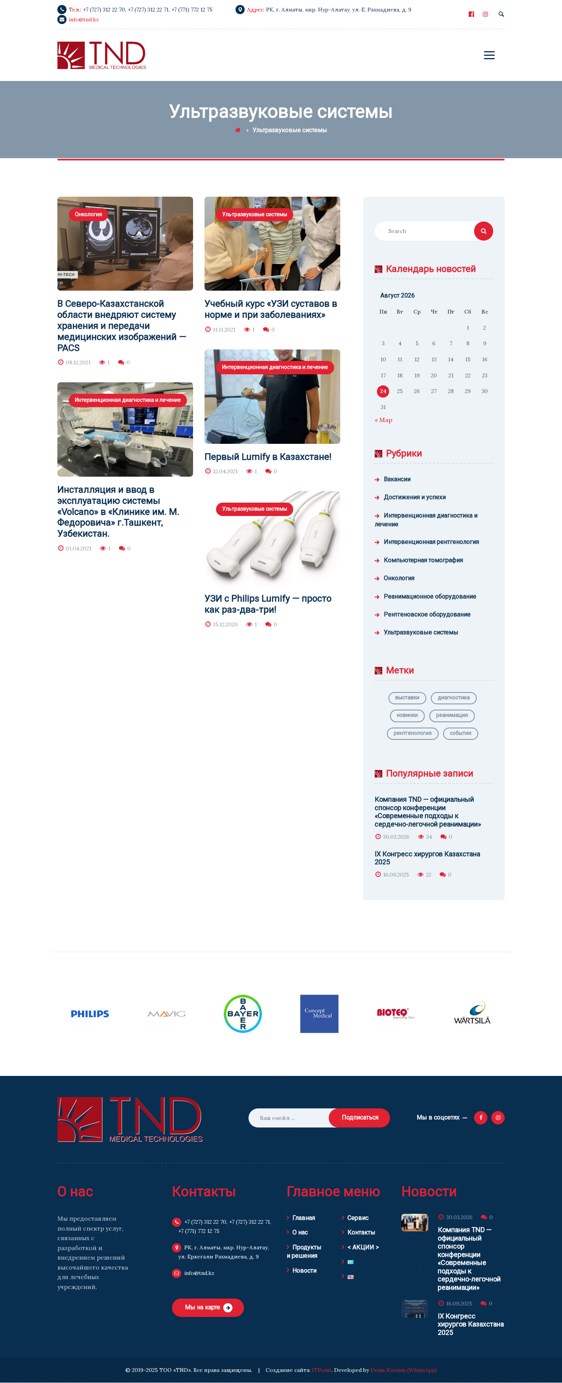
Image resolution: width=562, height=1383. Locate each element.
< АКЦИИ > (363, 1247)
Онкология (88, 214)
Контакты (361, 1232)
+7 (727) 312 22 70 (104, 9)
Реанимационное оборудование (430, 596)
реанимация (452, 715)
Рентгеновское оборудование (427, 614)
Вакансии (397, 479)
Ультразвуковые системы (254, 214)
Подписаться (360, 1117)
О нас (300, 1232)
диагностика (454, 697)
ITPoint (321, 1370)
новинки (407, 715)
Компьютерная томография (423, 560)
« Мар (383, 420)
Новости (304, 1270)
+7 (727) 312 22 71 (148, 9)
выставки (407, 697)
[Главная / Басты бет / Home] (238, 130)
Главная (303, 1217)
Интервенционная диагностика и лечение (275, 367)
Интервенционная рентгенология (431, 541)
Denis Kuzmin (388, 1370)
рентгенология (413, 733)
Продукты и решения (304, 1251)
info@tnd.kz (84, 19)
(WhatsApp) (422, 1370)
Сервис (358, 1217)
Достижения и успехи (415, 497)
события (460, 733)
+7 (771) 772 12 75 (192, 9)
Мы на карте (202, 1307)
